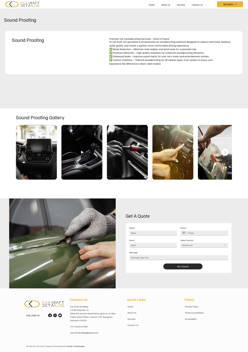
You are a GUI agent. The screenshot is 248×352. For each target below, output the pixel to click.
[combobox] (204, 245)
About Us (131, 312)
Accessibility (191, 318)
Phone (183, 228)
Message (133, 252)
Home (130, 306)
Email (132, 240)
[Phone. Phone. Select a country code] (185, 233)
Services (131, 318)
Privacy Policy (191, 306)
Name (132, 228)
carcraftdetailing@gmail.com (84, 332)
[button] (181, 5)
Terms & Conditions (194, 312)
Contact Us (132, 325)
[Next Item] (225, 152)
